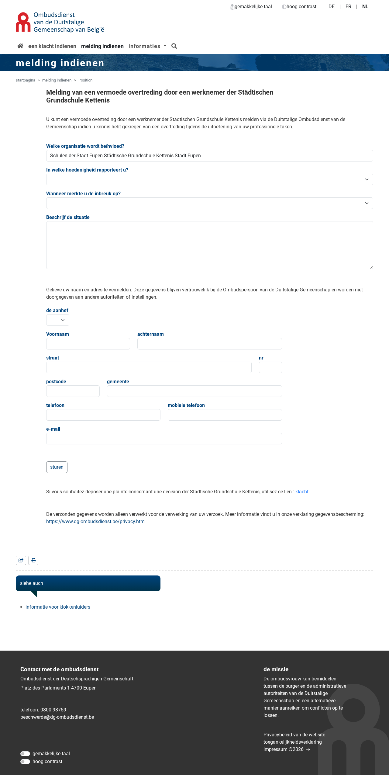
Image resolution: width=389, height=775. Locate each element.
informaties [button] (145, 46)
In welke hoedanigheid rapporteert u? (87, 170)
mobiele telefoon (186, 405)
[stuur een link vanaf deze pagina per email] (21, 560)
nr (261, 358)
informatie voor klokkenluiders (58, 607)
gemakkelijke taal (253, 6)
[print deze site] (33, 560)
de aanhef (57, 310)
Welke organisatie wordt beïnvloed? (85, 146)
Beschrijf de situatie (68, 217)
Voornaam (57, 334)
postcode (56, 381)
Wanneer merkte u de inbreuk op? (83, 193)
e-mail (53, 429)
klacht (301, 492)
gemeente (118, 381)
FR (348, 6)
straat (52, 358)
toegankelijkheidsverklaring (292, 742)
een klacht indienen (52, 46)
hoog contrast (301, 6)
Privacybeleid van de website (294, 735)
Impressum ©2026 (283, 749)
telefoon (55, 405)
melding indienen (102, 46)
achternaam (150, 334)
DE (332, 6)
